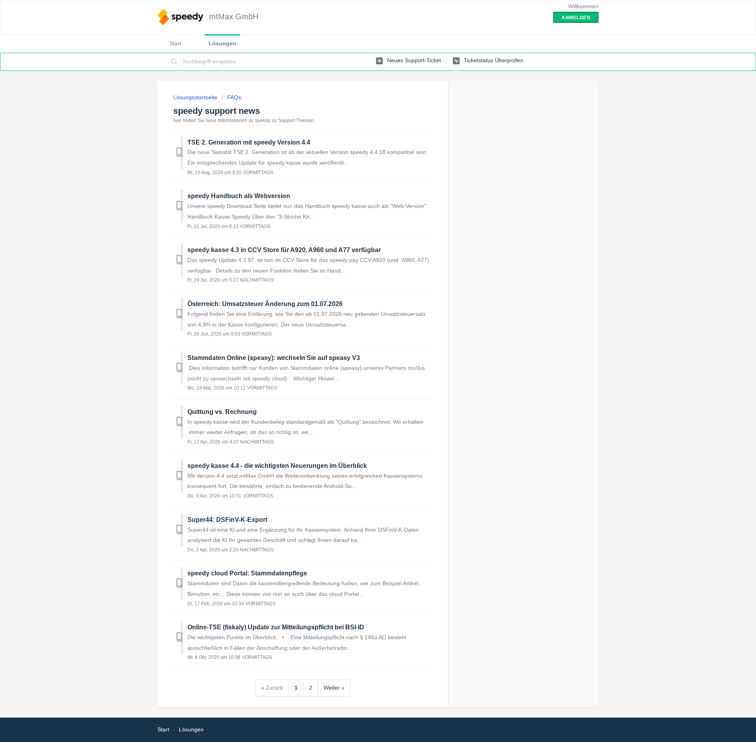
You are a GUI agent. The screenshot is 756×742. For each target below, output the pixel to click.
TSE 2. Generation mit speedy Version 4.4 (248, 142)
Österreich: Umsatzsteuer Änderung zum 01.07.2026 (265, 304)
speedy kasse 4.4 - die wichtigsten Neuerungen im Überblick (277, 465)
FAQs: (235, 97)
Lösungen (222, 43)
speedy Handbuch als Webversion (238, 196)
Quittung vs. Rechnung (222, 411)
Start (175, 43)
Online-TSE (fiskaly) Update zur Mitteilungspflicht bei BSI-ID (275, 627)
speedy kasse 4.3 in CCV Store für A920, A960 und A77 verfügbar (284, 250)
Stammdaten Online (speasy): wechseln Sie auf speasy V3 (273, 357)
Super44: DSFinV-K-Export (227, 519)
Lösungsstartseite (196, 97)
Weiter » (334, 687)
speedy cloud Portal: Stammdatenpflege (247, 573)
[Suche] (174, 62)
